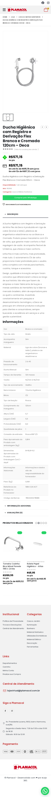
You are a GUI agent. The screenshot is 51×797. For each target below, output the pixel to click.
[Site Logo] (17, 9)
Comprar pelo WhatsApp (25, 197)
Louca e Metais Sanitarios (22, 192)
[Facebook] (43, 3)
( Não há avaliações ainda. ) (26, 149)
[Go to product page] (13, 544)
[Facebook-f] (5, 710)
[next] (46, 127)
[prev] (42, 127)
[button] (36, 523)
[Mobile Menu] (4, 9)
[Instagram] (48, 3)
